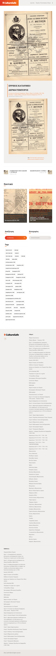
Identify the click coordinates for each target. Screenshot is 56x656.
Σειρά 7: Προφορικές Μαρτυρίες (36, 429)
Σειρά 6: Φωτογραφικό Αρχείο (36, 426)
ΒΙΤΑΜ (8, 271)
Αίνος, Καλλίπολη (33, 453)
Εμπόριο (42, 159)
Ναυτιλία (8, 307)
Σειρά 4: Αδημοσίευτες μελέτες (36, 422)
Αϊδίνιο (30, 537)
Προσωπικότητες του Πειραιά (36, 394)
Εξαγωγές (9, 289)
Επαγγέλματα (18, 289)
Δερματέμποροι (40, 157)
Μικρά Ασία (31, 534)
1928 (17, 253)
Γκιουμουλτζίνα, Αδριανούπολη (36, 532)
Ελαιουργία (18, 283)
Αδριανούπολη (32, 451)
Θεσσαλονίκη (9, 301)
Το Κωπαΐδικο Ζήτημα (34, 376)
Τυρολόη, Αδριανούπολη (34, 523)
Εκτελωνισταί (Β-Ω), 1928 (12, 220)
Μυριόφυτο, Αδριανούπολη (35, 488)
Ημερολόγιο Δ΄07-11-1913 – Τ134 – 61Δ (38, 446)
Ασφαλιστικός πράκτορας (12, 268)
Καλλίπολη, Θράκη (33, 467)
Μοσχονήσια (32, 486)
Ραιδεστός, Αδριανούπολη (35, 506)
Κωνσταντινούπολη (33, 527)
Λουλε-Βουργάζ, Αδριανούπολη (36, 476)
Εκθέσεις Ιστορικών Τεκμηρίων (36, 365)
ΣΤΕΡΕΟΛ (17, 310)
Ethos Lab (6, 652)
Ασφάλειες (20, 265)
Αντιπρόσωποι (10, 265)
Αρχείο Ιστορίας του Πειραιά (35, 387)
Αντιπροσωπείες (10, 262)
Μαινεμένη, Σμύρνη (33, 481)
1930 (17, 256)
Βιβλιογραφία (32, 383)
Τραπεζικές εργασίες (19, 313)
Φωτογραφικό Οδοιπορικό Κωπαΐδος (37, 378)
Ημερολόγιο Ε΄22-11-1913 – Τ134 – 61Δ (38, 449)
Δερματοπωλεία (31, 159)
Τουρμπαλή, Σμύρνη (33, 520)
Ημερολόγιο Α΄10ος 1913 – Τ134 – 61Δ (38, 435)
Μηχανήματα (20, 304)
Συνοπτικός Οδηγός (33, 380)
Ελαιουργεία (9, 286)
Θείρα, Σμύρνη (32, 462)
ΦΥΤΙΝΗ (8, 316)
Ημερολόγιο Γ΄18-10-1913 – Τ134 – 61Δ (38, 440)
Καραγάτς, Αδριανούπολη (34, 541)
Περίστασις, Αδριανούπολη (35, 504)
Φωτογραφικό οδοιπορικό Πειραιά (37, 390)
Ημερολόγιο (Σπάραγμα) (34, 530)
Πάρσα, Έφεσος (32, 499)
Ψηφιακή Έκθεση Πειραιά (9, 552)
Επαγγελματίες (10, 292)
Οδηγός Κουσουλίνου (34, 337)
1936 (23, 256)
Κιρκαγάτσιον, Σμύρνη (34, 474)
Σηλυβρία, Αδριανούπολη (34, 509)
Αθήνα (35, 157)
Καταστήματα (20, 301)
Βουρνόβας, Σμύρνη (33, 458)
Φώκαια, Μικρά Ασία (33, 525)
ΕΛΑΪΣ (8, 280)
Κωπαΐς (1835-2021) (33, 360)
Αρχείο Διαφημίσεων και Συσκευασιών (38, 401)
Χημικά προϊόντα (10, 319)
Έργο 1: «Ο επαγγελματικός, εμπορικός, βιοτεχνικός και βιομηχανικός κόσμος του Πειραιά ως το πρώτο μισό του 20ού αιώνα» (39, 344)
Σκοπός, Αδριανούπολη (34, 513)
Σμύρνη (30, 516)
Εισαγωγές (9, 283)
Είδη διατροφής (17, 280)
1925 (16, 250)
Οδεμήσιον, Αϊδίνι (33, 493)
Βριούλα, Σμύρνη (33, 539)
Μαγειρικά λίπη (10, 304)
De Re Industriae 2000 (34, 371)
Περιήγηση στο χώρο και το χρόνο (37, 373)
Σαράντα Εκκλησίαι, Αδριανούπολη (37, 511)
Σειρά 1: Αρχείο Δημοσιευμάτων (36, 415)
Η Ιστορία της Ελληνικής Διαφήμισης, (37, 211)
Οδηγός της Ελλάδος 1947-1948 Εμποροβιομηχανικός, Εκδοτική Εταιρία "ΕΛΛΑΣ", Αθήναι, (40, 213)
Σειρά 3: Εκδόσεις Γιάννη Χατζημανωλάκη (38, 419)
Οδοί (16, 307)
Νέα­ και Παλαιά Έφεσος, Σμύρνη (36, 490)
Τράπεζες (9, 313)
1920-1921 (9, 250)
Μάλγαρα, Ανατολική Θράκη (35, 483)
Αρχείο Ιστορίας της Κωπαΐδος (36, 362)
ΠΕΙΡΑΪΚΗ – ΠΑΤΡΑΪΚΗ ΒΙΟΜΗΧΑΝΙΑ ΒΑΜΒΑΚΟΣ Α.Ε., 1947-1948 (39, 219)
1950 (7, 259)
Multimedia (31, 385)
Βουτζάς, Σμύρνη (33, 460)
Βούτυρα (20, 274)
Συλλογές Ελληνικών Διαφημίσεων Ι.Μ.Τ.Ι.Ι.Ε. (32, 94)
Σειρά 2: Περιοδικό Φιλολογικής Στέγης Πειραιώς (40, 417)
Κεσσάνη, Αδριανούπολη (34, 472)
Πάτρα (22, 307)
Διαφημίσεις (37, 159)
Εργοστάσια (9, 295)
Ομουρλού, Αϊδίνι (33, 495)
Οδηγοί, (46, 211)
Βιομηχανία (16, 271)
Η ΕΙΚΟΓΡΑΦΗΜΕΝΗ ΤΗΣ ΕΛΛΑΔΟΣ (13, 298)
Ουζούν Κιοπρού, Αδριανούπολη (36, 497)
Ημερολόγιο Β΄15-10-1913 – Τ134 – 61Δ (38, 437)
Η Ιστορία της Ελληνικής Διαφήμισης (17, 93)
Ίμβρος (30, 465)
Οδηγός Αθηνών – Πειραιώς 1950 (36, 340)
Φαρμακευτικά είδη (18, 316)
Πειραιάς (9, 310)
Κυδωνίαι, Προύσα (33, 479)
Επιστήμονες (20, 292)
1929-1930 (9, 256)
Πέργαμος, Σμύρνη (33, 502)
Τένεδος (31, 518)
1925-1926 (32, 157)
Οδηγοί (27, 93)
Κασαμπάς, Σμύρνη (33, 469)
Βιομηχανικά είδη (10, 274)
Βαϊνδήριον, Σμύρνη (33, 455)
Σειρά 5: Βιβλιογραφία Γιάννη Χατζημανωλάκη (39, 424)
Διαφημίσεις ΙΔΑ (20, 277)
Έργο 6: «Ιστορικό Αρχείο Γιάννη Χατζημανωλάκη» (40, 403)
